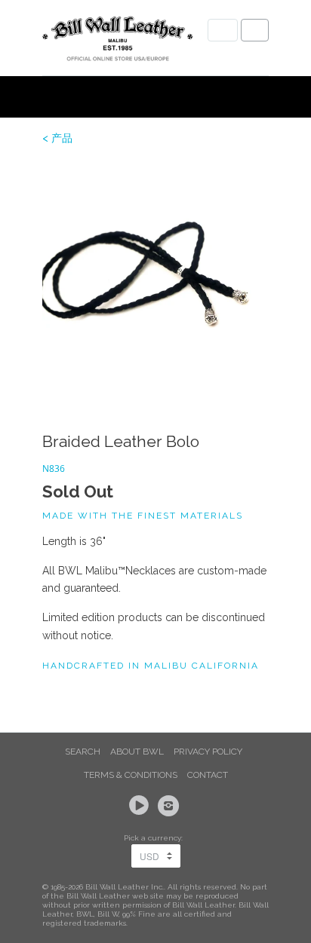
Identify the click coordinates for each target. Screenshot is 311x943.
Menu (223, 30)
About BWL (137, 751)
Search (82, 751)
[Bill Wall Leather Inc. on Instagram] (170, 806)
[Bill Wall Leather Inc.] (117, 41)
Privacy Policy (208, 751)
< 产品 (57, 138)
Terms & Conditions (130, 775)
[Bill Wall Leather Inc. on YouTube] (141, 806)
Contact (207, 775)
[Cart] (255, 30)
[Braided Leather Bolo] (155, 275)
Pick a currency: (155, 838)
